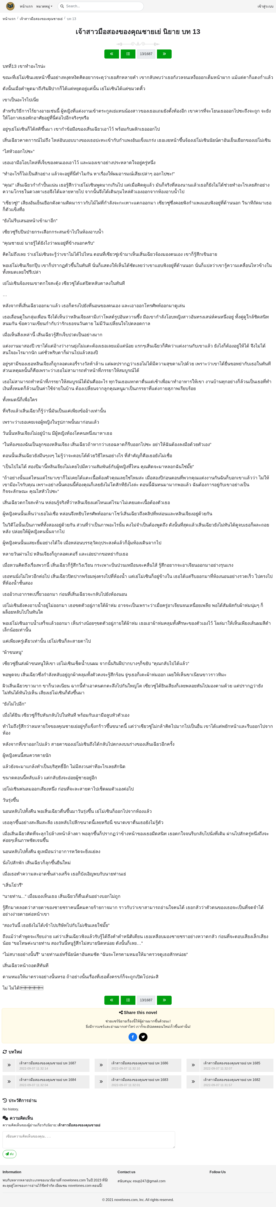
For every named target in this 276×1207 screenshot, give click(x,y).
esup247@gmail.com (149, 1181)
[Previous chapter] (111, 54)
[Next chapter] (164, 54)
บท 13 (71, 19)
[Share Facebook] (133, 1037)
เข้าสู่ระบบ (265, 6)
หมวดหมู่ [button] (43, 6)
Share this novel (140, 1012)
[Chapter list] (128, 54)
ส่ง (11, 1154)
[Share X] (143, 1037)
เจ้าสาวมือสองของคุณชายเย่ (41, 19)
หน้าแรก (26, 6)
